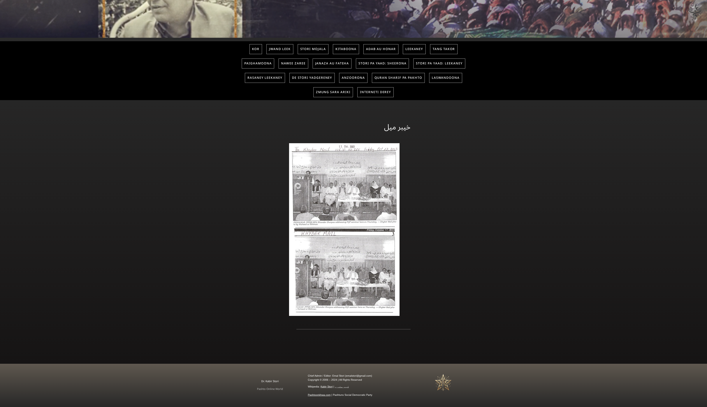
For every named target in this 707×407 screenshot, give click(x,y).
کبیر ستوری (342, 386)
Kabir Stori (327, 386)
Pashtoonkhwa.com (319, 394)
